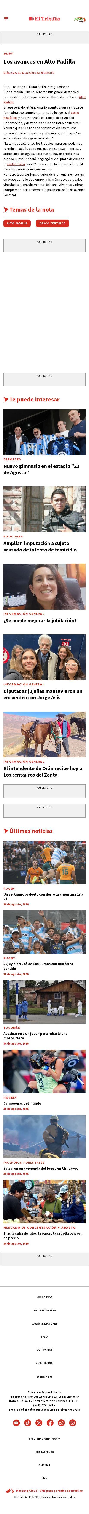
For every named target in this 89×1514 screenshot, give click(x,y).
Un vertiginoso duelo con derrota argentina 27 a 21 (43, 896)
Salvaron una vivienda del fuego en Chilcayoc (40, 1168)
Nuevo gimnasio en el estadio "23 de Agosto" (41, 469)
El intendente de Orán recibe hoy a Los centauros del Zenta (42, 771)
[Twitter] (38, 1422)
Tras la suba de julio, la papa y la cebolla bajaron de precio (43, 1235)
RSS (44, 1477)
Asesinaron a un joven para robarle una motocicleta (35, 1035)
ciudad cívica (16, 164)
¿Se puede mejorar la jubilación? (40, 620)
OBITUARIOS (44, 1350)
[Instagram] (72, 1422)
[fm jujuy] (80, 20)
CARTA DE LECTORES (44, 1323)
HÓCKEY (10, 1098)
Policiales (13, 536)
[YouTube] (16, 1422)
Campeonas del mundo (22, 1103)
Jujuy (8, 53)
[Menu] (6, 18)
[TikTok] (27, 1422)
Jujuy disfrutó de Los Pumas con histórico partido (38, 966)
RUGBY (9, 889)
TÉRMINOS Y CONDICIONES (44, 1439)
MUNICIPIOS (44, 1297)
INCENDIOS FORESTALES (24, 1163)
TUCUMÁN (12, 1028)
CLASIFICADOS (44, 1363)
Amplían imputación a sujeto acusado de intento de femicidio (40, 546)
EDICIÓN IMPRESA (44, 1310)
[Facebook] (50, 1422)
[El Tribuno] (44, 19)
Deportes (12, 459)
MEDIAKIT (44, 1464)
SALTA (44, 1336)
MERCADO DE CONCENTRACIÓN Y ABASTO (39, 1228)
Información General (23, 614)
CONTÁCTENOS (44, 1451)
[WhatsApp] (61, 1422)
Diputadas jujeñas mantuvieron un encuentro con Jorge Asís (42, 694)
